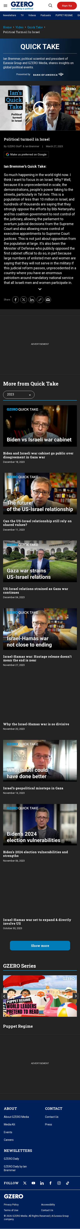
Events (8, 1132)
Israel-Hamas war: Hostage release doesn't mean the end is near (37, 658)
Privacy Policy (11, 1204)
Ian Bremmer (32, 146)
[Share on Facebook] (15, 299)
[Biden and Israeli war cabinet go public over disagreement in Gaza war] (40, 425)
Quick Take (35, 27)
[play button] (40, 108)
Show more (40, 946)
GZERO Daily (11, 1158)
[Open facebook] (50, 1183)
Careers (9, 1139)
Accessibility (48, 1204)
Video (19, 27)
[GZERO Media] (29, 6)
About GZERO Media (16, 1116)
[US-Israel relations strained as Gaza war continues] (40, 561)
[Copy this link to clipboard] (40, 299)
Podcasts (46, 15)
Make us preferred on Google (28, 154)
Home (7, 27)
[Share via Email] (48, 300)
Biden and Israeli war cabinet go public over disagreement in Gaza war (38, 455)
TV (22, 15)
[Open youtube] (33, 1183)
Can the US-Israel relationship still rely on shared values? (37, 523)
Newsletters (9, 15)
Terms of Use (11, 1210)
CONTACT (53, 1108)
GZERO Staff (14, 146)
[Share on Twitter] (23, 299)
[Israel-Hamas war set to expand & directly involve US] (40, 892)
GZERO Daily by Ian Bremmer (15, 1168)
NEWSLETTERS (18, 1150)
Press (48, 1124)
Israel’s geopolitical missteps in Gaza (33, 788)
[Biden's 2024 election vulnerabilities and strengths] (40, 824)
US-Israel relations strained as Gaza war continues (35, 590)
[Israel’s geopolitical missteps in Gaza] (40, 760)
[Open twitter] (25, 1183)
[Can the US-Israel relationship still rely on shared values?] (40, 493)
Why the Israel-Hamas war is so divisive (36, 724)
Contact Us (51, 1116)
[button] (67, 6)
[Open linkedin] (42, 1183)
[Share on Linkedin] (32, 299)
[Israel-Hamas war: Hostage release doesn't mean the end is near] (40, 629)
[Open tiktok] (67, 1183)
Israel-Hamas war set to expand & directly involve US (37, 921)
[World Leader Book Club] (40, 996)
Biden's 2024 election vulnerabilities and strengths (35, 854)
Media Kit (9, 1124)
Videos (32, 15)
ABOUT (10, 1108)
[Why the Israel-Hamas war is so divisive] (40, 696)
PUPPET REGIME (64, 15)
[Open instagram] (59, 1183)
